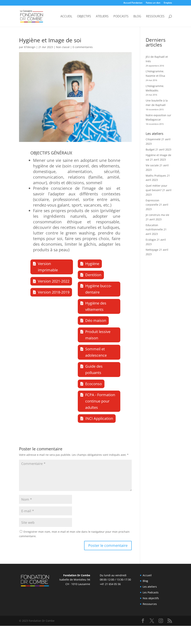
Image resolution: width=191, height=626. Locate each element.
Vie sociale (152, 165)
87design (29, 47)
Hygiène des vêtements (95, 306)
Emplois (168, 3)
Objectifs (84, 16)
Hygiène (92, 263)
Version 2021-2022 (53, 281)
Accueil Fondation (133, 3)
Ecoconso (93, 383)
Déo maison (95, 320)
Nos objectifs (151, 598)
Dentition (93, 274)
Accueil (66, 16)
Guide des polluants (94, 369)
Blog (137, 16)
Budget (150, 149)
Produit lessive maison (97, 334)
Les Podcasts (151, 592)
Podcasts (121, 16)
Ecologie (151, 239)
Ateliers (102, 16)
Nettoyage (152, 249)
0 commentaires (83, 47)
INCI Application (99, 418)
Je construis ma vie (157, 215)
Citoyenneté (153, 139)
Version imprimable (48, 266)
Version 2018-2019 (53, 292)
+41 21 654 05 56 (110, 584)
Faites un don (153, 3)
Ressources (155, 16)
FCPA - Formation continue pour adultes (100, 401)
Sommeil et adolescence (96, 352)
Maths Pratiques (156, 175)
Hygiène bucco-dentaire (98, 289)
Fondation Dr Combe (76, 575)
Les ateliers (150, 586)
